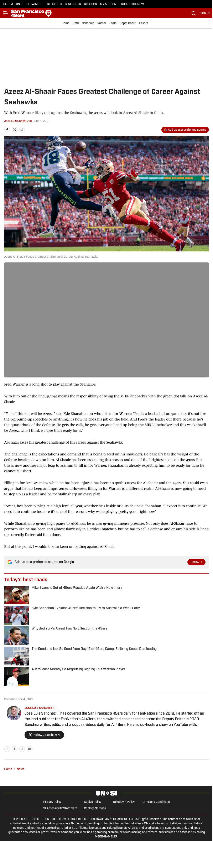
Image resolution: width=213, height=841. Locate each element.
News (20, 769)
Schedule (88, 23)
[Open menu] (5, 13)
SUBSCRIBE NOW (132, 4)
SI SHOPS (90, 4)
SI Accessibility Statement (60, 808)
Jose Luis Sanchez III (18, 121)
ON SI (19, 4)
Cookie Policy (92, 802)
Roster (101, 23)
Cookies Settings (95, 808)
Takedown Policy (124, 802)
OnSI (76, 23)
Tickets (143, 23)
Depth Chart (128, 23)
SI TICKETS (54, 4)
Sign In (204, 13)
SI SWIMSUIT (35, 4)
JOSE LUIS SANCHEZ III (40, 708)
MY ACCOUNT (109, 4)
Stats (112, 23)
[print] (29, 749)
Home (65, 23)
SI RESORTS (73, 4)
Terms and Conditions (155, 802)
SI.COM (8, 4)
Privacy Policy (52, 802)
